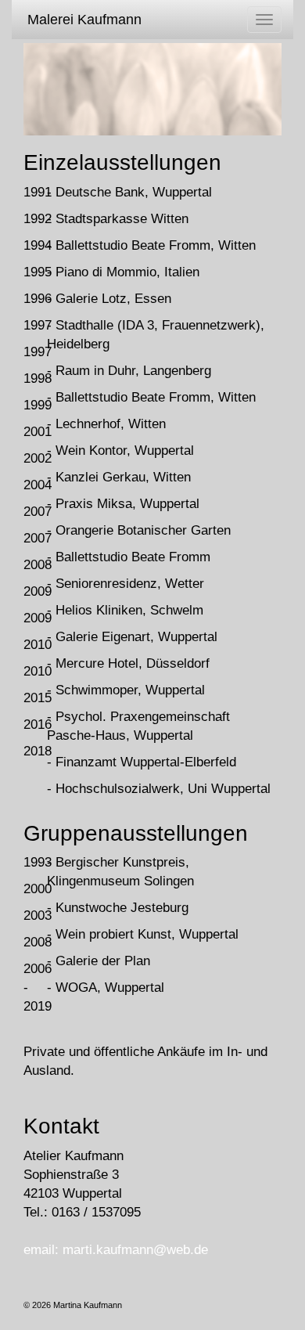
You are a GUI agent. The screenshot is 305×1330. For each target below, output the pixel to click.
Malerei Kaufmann (84, 19)
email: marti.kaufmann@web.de (115, 1249)
